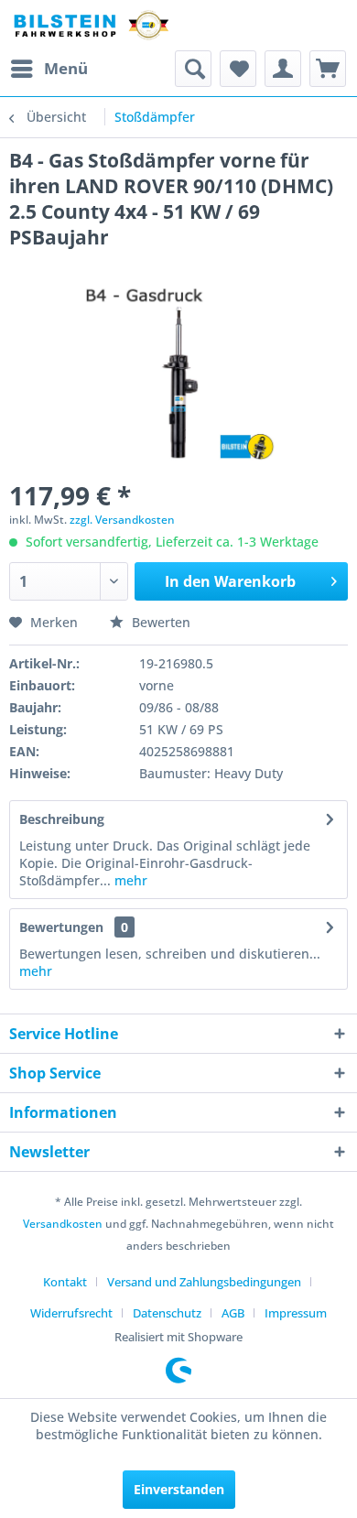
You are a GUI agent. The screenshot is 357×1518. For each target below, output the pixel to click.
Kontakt (65, 1282)
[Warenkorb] (327, 68)
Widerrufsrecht (71, 1313)
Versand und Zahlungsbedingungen (204, 1282)
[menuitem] (48, 68)
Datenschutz (167, 1313)
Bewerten (159, 622)
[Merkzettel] (238, 68)
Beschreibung (61, 819)
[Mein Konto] (283, 68)
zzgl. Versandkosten (122, 519)
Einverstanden (179, 1489)
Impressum (296, 1313)
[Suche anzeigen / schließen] (193, 68)
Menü (66, 68)
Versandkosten (63, 1223)
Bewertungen (61, 927)
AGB (233, 1313)
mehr (129, 880)
